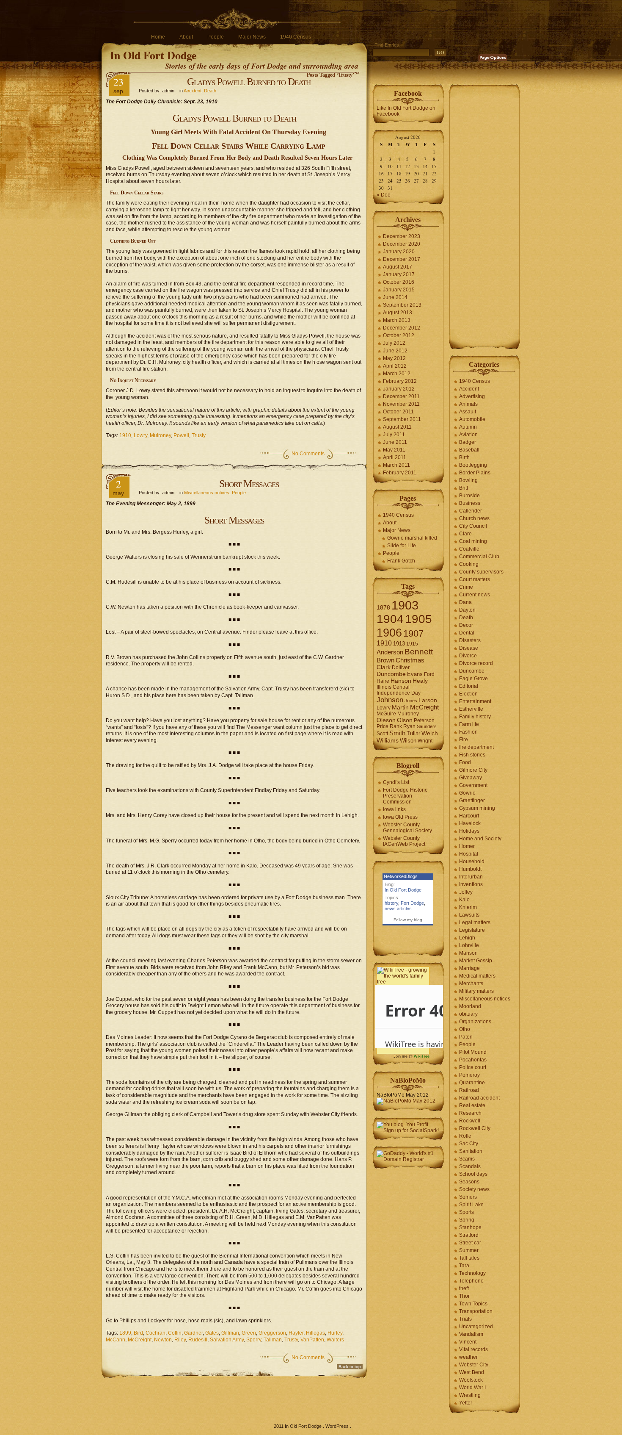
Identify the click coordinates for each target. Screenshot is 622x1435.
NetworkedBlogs (401, 876)
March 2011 (396, 465)
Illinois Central (393, 687)
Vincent (467, 1342)
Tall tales (469, 1258)
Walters (335, 1340)
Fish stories (472, 755)
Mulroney (160, 435)
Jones (411, 700)
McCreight (139, 1340)
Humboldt (470, 869)
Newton (163, 1340)
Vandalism (471, 1334)
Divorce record (476, 663)
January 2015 (399, 290)
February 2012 (400, 381)
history (391, 903)
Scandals (470, 1166)
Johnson (390, 700)
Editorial (468, 686)
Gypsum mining (477, 808)
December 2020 (401, 244)
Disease (468, 648)
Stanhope (470, 1227)
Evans (415, 674)
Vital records (473, 1349)
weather (468, 1357)
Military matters (476, 991)
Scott (382, 733)
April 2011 (394, 457)
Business (469, 503)
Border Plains (474, 473)
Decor (466, 625)
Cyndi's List (396, 782)
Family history (475, 717)
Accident (192, 90)
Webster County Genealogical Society (407, 828)
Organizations (475, 1022)
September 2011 (402, 419)
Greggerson (272, 1333)
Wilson (408, 740)
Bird (138, 1333)
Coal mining (473, 541)
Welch (429, 733)
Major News (252, 37)
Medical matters (477, 976)
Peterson (424, 720)
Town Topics (473, 1304)
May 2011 (394, 450)
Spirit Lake (471, 1205)
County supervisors (481, 572)
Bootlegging (473, 465)
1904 (390, 619)
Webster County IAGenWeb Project (404, 841)
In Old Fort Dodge (153, 55)
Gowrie (467, 793)
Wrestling (470, 1395)
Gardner (193, 1333)
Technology (472, 1273)
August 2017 (397, 267)
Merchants (471, 983)
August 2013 (397, 313)
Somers (468, 1197)
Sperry (253, 1340)
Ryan (409, 726)
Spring (466, 1220)
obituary (468, 1014)
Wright (425, 741)
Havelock (470, 823)
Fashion (468, 732)
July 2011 (394, 435)
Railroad (469, 1090)
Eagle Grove (473, 678)
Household (471, 861)
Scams (467, 1159)
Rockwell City (474, 1128)
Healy (420, 680)
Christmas (410, 660)
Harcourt (469, 816)
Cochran (155, 1333)
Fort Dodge (412, 903)
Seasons (469, 1182)
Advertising (472, 396)
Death (210, 90)
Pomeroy (469, 1075)
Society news (474, 1189)
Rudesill (197, 1340)
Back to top (350, 1366)
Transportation (476, 1311)
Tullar (413, 733)
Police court (472, 1067)
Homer (467, 846)
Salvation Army (227, 1340)
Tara (464, 1266)
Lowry (140, 435)
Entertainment (475, 701)
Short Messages (249, 483)
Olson (405, 720)
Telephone (471, 1281)
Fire (463, 739)
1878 (383, 607)
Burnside (469, 496)
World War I (472, 1388)
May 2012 (394, 358)
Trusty (199, 435)
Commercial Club (479, 557)
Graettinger (472, 800)
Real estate (472, 1105)
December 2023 (401, 236)
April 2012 (395, 366)
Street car (470, 1243)
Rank (396, 726)
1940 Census (295, 37)
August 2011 (397, 427)
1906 (389, 632)
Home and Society (480, 839)
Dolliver (401, 667)
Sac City (468, 1144)
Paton (466, 1037)
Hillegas (315, 1333)
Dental (466, 633)
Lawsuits (469, 915)
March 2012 (396, 374)
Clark (384, 667)
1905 (418, 619)
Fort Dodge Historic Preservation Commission (405, 796)
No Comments (308, 454)
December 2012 (401, 328)
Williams (388, 740)
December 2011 (401, 396)
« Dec (383, 195)
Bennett (419, 651)
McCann (115, 1340)
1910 (125, 435)
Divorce (468, 656)
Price (382, 726)
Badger (467, 442)
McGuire (386, 713)
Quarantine (472, 1083)
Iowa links (394, 809)
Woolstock (471, 1380)
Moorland (470, 1006)
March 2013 (396, 320)
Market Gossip (475, 961)
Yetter (465, 1403)
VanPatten (312, 1340)
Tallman (273, 1340)
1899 (125, 1333)
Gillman (230, 1333)
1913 (399, 643)
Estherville (471, 709)
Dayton (467, 610)
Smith (397, 733)
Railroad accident (479, 1098)
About (186, 37)
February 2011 (399, 473)
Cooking (469, 564)
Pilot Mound (473, 1052)
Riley (180, 1340)
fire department (476, 747)
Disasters (470, 640)
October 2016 (398, 282)
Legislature (472, 930)
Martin (400, 707)
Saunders (427, 726)
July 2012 (394, 343)
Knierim (468, 907)
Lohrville (469, 945)
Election (468, 694)
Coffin (175, 1333)
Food (465, 762)
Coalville (469, 549)
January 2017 (399, 274)
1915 (412, 643)
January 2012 (399, 389)
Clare (465, 534)
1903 (404, 605)
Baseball (469, 450)
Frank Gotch (401, 561)
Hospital (468, 854)
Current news (474, 595)
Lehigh (467, 938)
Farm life (469, 724)
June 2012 (395, 351)
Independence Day (399, 692)
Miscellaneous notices (206, 492)
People (215, 37)
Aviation (468, 435)
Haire (383, 681)
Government (473, 785)
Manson (468, 953)
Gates (212, 1333)
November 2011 (401, 404)
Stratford (469, 1235)
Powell (181, 435)
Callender (470, 511)
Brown (385, 660)
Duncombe (391, 673)
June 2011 (395, 442)
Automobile (472, 419)
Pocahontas (473, 1060)
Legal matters (474, 922)
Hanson (401, 681)
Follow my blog (408, 919)
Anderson (390, 652)
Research (470, 1113)
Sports (466, 1212)
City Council (473, 526)
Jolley (466, 892)
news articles (398, 908)
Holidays (469, 831)
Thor (464, 1296)
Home (158, 37)
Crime (466, 587)
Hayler (296, 1333)
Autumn (468, 427)
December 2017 (401, 259)
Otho (464, 1029)
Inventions (471, 884)
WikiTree (421, 1056)
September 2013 (402, 305)
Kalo (464, 900)
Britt (463, 488)
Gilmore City (473, 770)
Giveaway (470, 778)
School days (473, 1174)
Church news (474, 518)
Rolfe (465, 1136)
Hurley (335, 1333)
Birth (464, 457)
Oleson (386, 720)
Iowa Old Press (400, 817)
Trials (465, 1319)
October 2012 (398, 335)
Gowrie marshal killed (412, 538)
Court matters (474, 579)
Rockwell (469, 1121)
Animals (468, 404)
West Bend (471, 1372)
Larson (427, 700)
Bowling (468, 480)
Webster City (473, 1365)
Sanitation (470, 1151)
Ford (429, 674)
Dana (465, 602)
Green (249, 1333)
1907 (413, 633)
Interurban (471, 877)
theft (464, 1288)
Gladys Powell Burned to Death (249, 81)
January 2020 (399, 252)
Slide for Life (401, 546)
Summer (469, 1250)
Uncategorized (476, 1327)
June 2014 (395, 297)
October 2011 (398, 412)
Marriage (469, 968)
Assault (467, 412)
